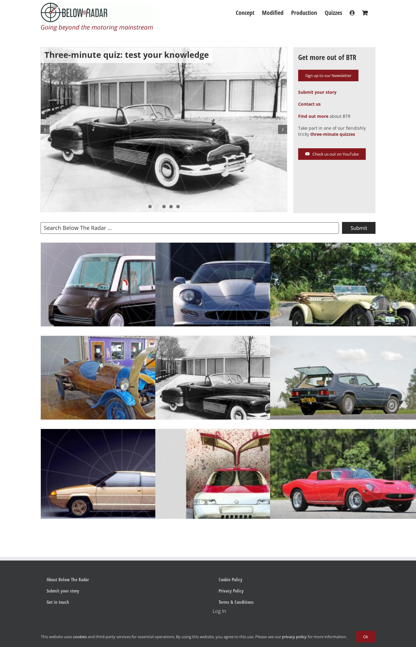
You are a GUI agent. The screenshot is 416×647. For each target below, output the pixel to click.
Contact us (309, 104)
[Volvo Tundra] (122, 483)
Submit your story (317, 92)
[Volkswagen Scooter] (236, 483)
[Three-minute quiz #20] (122, 297)
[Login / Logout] (352, 13)
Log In (219, 611)
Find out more (313, 116)
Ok (365, 636)
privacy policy (294, 636)
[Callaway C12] (236, 297)
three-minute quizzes (332, 134)
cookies (80, 636)
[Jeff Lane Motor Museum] (122, 390)
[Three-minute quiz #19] (236, 390)
